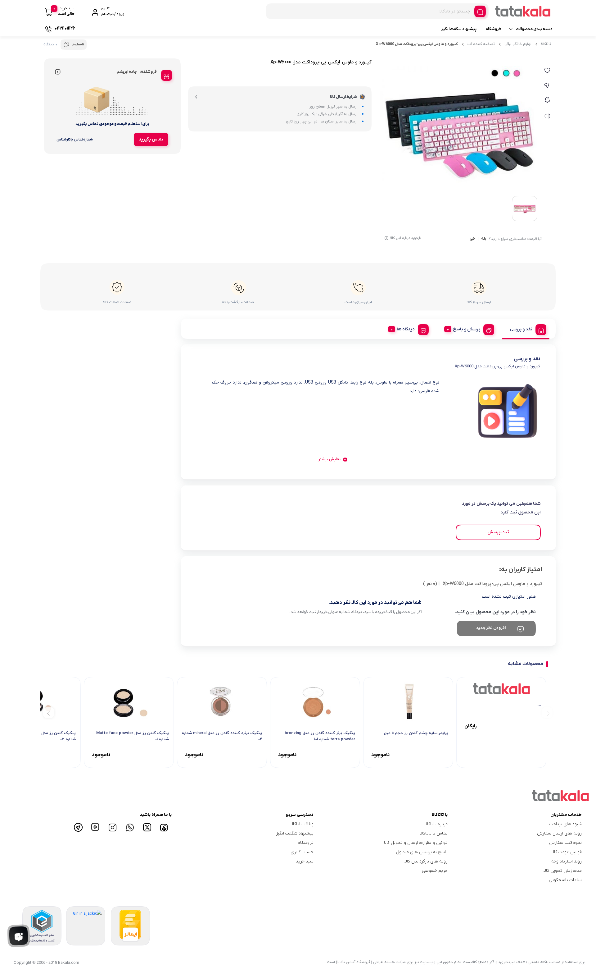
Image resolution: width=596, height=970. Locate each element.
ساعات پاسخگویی (565, 880)
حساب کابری (302, 852)
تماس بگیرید (151, 139)
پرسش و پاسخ (466, 329)
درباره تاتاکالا (436, 824)
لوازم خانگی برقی (517, 44)
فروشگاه (493, 29)
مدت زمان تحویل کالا (563, 871)
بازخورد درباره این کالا (405, 238)
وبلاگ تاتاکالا (302, 824)
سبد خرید (305, 861)
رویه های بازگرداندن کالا (426, 861)
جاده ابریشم (127, 71)
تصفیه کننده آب (481, 44)
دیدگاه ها (406, 329)
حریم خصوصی (435, 871)
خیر (472, 239)
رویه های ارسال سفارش (559, 833)
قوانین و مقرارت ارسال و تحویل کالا (416, 843)
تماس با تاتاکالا (434, 833)
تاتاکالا (546, 44)
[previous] (547, 712)
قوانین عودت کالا (567, 852)
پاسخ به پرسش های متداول (422, 852)
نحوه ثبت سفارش (565, 843)
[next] (48, 712)
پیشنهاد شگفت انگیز (458, 29)
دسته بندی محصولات (534, 29)
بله (483, 239)
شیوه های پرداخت (565, 824)
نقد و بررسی (521, 329)
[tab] (525, 328)
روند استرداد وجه (566, 861)
